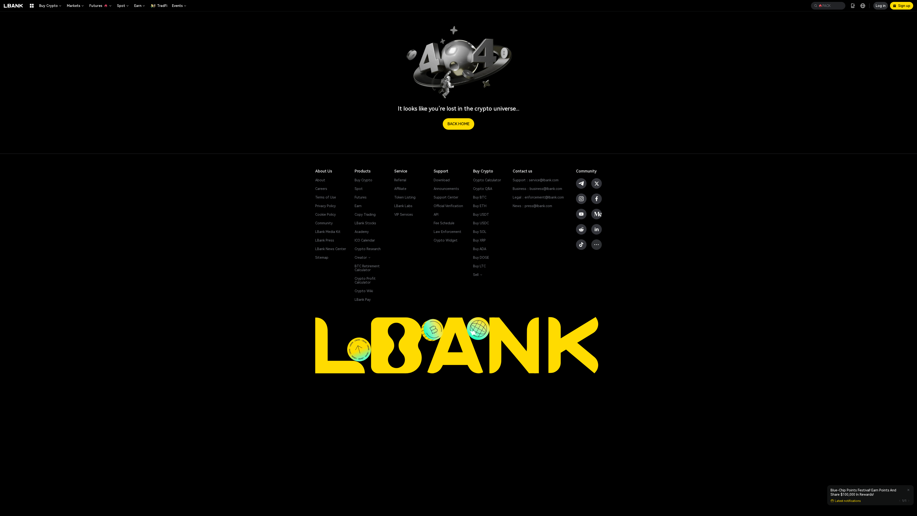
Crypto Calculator (487, 180)
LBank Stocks (365, 223)
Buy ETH (479, 206)
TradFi (162, 6)
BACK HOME (458, 124)
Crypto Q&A (482, 189)
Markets (73, 6)
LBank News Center (330, 249)
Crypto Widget (446, 240)
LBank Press (324, 240)
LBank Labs (403, 206)
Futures (95, 6)
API (436, 214)
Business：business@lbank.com (537, 189)
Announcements (446, 189)
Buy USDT (481, 214)
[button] (828, 5)
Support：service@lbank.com (536, 180)
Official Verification (448, 206)
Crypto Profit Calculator (365, 280)
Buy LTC (479, 266)
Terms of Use (325, 197)
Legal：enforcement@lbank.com (538, 197)
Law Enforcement (447, 232)
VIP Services (403, 214)
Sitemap (321, 257)
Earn (137, 6)
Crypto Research (368, 249)
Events (177, 6)
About (320, 180)
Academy (362, 232)
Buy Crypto (48, 6)
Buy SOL (479, 232)
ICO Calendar (365, 240)
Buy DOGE (481, 257)
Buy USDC (481, 223)
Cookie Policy (325, 214)
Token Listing (405, 197)
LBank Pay (363, 299)
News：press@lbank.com (532, 206)
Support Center (446, 197)
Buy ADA (479, 249)
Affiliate (400, 189)
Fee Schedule (444, 223)
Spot (121, 6)
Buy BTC (479, 197)
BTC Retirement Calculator (367, 268)
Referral (400, 180)
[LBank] (13, 5)
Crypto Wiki (364, 291)
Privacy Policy (325, 206)
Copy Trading (365, 214)
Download (442, 180)
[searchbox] (827, 6)
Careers (321, 189)
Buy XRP (479, 240)
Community (324, 223)
